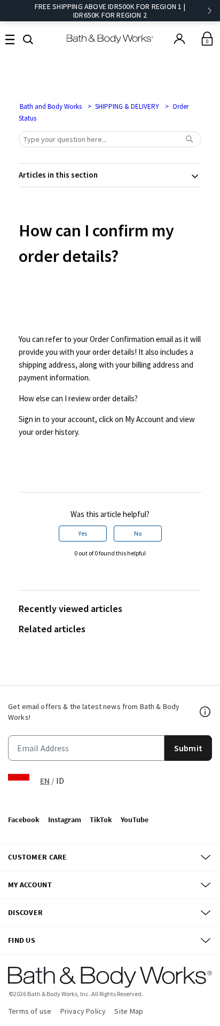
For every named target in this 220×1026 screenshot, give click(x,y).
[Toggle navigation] (9, 38)
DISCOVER (25, 912)
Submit (188, 748)
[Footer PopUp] (206, 711)
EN (45, 780)
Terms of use (30, 1011)
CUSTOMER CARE (37, 857)
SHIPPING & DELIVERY (127, 106)
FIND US (21, 940)
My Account (30, 884)
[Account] (179, 38)
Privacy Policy (83, 1011)
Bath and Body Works (51, 106)
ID (60, 780)
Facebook (24, 819)
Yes (82, 533)
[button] (28, 38)
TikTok (101, 819)
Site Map (128, 1011)
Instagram (64, 819)
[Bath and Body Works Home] (110, 38)
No (138, 533)
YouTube (134, 819)
